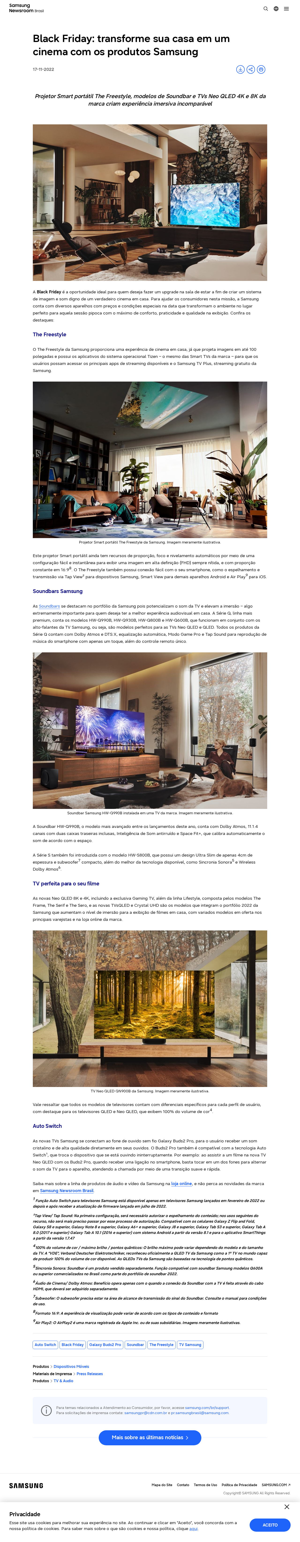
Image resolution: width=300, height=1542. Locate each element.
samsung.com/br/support (207, 1407)
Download (240, 69)
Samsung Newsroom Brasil (67, 1190)
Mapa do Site (162, 1485)
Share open (251, 69)
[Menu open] (286, 8)
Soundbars (49, 606)
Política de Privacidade (239, 1485)
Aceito (270, 1525)
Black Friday (73, 1345)
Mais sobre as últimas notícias (147, 1437)
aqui (193, 1528)
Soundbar (135, 1345)
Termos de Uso (205, 1485)
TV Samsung (190, 1345)
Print (261, 69)
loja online (181, 1183)
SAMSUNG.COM (274, 1485)
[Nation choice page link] (276, 8)
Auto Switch (45, 1345)
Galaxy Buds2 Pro (105, 1345)
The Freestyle (161, 1345)
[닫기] (287, 1507)
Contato (183, 1485)
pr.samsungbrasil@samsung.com (200, 1413)
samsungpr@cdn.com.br (145, 1413)
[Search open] (266, 8)
